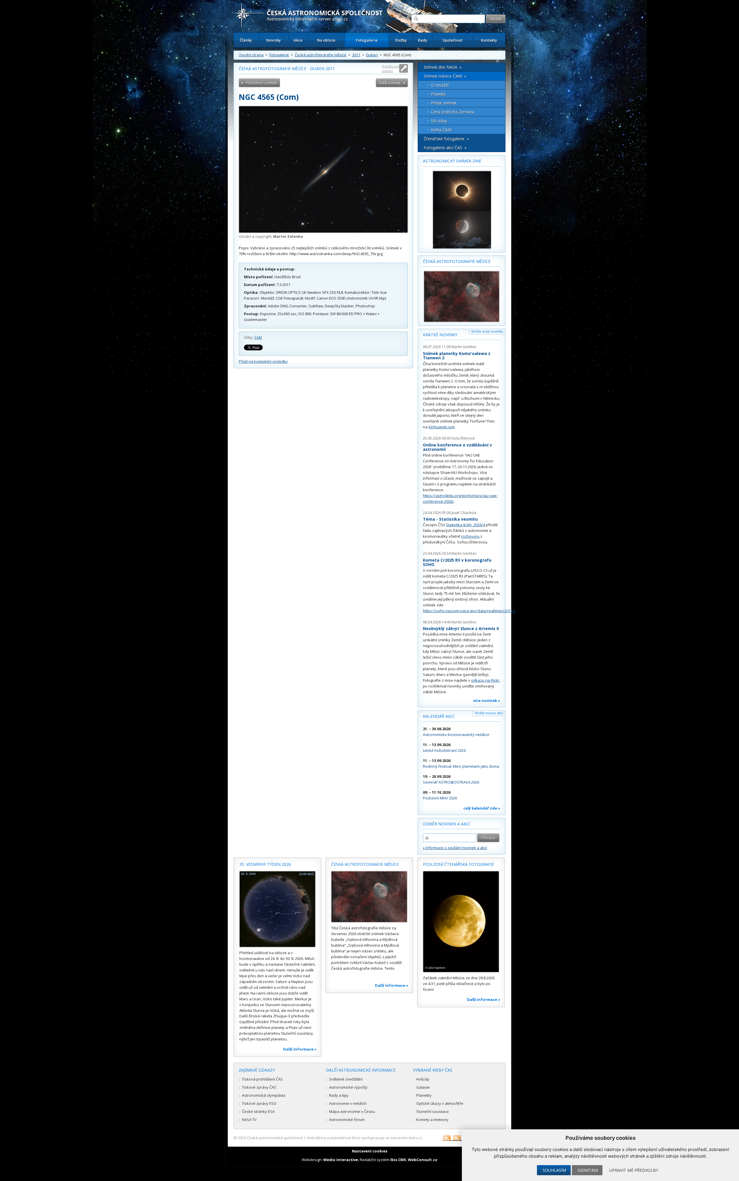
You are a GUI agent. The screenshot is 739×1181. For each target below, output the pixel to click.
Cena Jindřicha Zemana (452, 112)
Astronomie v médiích (348, 1103)
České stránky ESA (258, 1111)
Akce (298, 40)
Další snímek (390, 82)
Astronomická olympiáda (263, 1095)
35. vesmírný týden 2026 (265, 864)
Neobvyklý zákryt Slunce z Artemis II (461, 628)
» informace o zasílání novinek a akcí (455, 847)
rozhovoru (470, 536)
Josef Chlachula (463, 512)
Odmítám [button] (588, 1170)
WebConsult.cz (422, 1159)
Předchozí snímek (261, 82)
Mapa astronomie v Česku (352, 1111)
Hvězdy (422, 1079)
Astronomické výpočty (348, 1087)
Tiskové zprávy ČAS (259, 1087)
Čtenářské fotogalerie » (446, 138)
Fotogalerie (367, 40)
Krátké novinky (440, 334)
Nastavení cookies (369, 1151)
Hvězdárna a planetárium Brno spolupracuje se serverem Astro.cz (364, 1137)
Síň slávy (439, 121)
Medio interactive (340, 1159)
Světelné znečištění (346, 1079)
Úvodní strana (251, 54)
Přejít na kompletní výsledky (263, 361)
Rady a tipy (338, 1095)
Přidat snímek (444, 103)
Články (246, 40)
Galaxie (423, 1087)
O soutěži (440, 85)
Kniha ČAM (441, 129)
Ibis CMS (398, 1159)
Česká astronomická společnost (275, 1137)
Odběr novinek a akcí (446, 824)
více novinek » (486, 700)
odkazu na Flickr (485, 680)
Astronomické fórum (347, 1119)
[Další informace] (277, 909)
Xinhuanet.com (441, 426)
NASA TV (249, 1119)
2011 (356, 54)
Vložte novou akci (489, 713)
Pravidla (438, 94)
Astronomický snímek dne (452, 161)
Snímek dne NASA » (443, 67)
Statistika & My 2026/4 (465, 524)
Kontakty (489, 40)
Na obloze (326, 40)
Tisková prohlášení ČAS (262, 1079)
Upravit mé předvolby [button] (633, 1170)
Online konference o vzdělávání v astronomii (457, 447)
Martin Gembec (464, 346)
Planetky (424, 1095)
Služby (401, 40)
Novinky (273, 40)
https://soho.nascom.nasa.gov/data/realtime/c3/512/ (469, 610)
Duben (372, 54)
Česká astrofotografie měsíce (320, 54)
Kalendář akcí (438, 716)
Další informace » (300, 1049)
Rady (422, 40)
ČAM (258, 337)
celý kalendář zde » (481, 808)
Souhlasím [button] (554, 1170)
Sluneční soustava (432, 1111)
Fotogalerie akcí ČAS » (445, 147)
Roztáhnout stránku (391, 68)
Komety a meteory (432, 1119)
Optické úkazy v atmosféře (439, 1103)
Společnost (452, 40)
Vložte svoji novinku (487, 331)
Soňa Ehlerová (463, 438)
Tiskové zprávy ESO (259, 1103)
